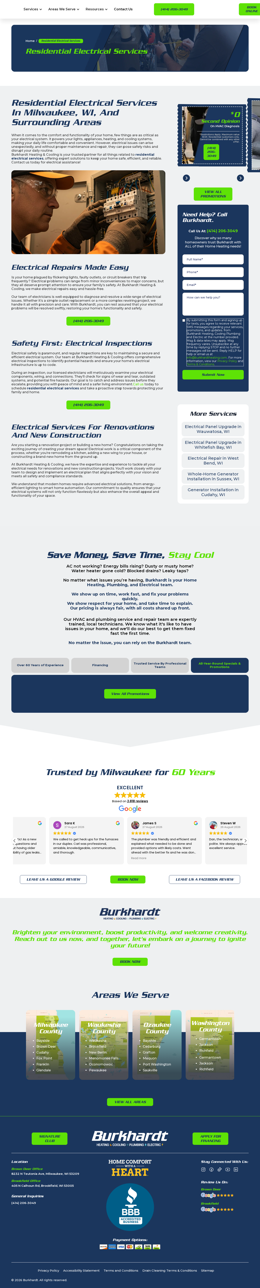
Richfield (206, 1051)
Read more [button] (104, 858)
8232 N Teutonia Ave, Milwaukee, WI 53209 (45, 1174)
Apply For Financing (210, 1138)
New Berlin (98, 1052)
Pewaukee (97, 1070)
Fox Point (44, 1058)
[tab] (40, 665)
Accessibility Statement (81, 1270)
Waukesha (97, 1041)
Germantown (210, 1039)
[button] (33, 9)
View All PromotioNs (213, 194)
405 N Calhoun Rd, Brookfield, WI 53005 (42, 1186)
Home (30, 41)
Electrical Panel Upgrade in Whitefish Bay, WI (213, 445)
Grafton (149, 1052)
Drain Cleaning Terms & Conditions (169, 1270)
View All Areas (130, 1102)
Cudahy (42, 1052)
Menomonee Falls (104, 1058)
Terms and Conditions (121, 1270)
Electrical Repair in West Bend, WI (213, 461)
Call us (138, 384)
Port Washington (157, 1064)
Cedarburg (151, 1046)
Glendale (43, 1070)
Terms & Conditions (200, 364)
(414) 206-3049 (174, 9)
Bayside (43, 1041)
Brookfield (97, 1046)
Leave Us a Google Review (53, 879)
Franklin (42, 1064)
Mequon (150, 1058)
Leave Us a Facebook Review (204, 879)
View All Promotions (130, 694)
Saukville (150, 1070)
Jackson (206, 1045)
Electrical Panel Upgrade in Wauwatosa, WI (213, 429)
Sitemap (207, 1270)
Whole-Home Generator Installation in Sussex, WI (213, 476)
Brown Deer (46, 1046)
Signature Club (49, 1138)
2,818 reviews (137, 801)
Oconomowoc (101, 1064)
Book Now (128, 879)
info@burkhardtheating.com (207, 357)
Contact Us (123, 9)
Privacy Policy (227, 361)
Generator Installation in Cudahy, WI (213, 492)
